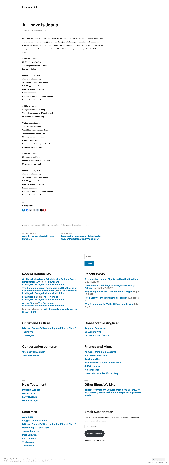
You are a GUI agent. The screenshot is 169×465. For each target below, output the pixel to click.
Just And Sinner (30, 355)
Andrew (26, 30)
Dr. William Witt (92, 332)
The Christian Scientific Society (101, 373)
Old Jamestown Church (96, 335)
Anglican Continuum (95, 328)
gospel (69, 225)
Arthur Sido (28, 303)
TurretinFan (28, 445)
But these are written (95, 355)
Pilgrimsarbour (92, 369)
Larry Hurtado (29, 397)
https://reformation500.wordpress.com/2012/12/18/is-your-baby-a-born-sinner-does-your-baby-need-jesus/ (112, 392)
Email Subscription (98, 412)
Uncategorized (54, 225)
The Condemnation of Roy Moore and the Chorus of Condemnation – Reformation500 (49, 289)
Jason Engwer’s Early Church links (102, 362)
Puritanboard (29, 438)
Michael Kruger (30, 400)
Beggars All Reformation (35, 420)
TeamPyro (27, 332)
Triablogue (28, 335)
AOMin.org (28, 417)
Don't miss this (92, 359)
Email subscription (94, 433)
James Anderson (31, 431)
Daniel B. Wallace (31, 389)
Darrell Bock (28, 393)
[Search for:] (91, 256)
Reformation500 (30, 7)
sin (90, 225)
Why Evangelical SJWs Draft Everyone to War (108, 304)
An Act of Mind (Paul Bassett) (100, 352)
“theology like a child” (33, 352)
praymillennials (30, 296)
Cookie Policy (46, 461)
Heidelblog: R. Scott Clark (35, 427)
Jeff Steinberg (92, 366)
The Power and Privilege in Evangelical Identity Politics (43, 283)
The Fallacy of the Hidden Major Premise (106, 297)
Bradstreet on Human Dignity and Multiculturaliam (111, 279)
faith (64, 225)
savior (87, 225)
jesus (74, 225)
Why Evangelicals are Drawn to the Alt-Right (49, 310)
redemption (80, 225)
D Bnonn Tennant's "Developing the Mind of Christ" (49, 328)
